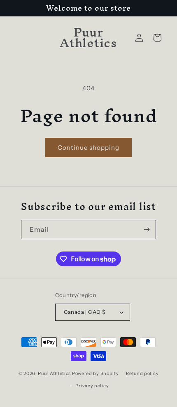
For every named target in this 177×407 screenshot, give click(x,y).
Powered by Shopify (95, 373)
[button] (157, 38)
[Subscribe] (146, 229)
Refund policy (142, 373)
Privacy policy (92, 386)
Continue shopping (88, 147)
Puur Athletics (54, 373)
